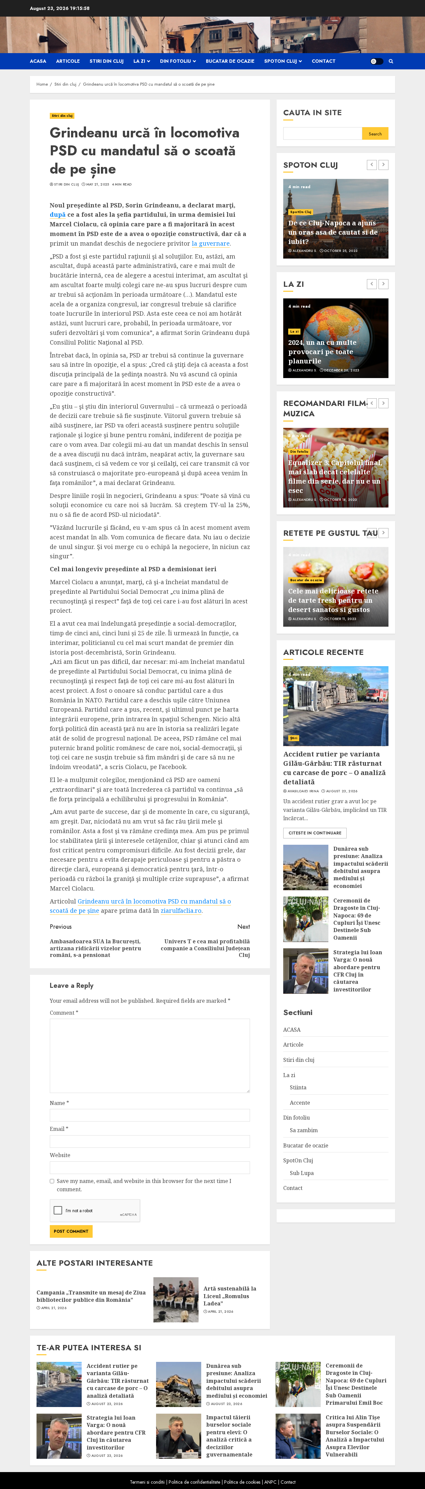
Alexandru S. (305, 251)
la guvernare (211, 243)
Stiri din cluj (107, 61)
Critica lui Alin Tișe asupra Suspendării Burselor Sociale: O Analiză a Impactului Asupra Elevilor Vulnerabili (355, 1436)
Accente (300, 1102)
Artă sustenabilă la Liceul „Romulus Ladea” (230, 1296)
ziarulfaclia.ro (181, 910)
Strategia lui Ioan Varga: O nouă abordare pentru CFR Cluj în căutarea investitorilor (357, 970)
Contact (324, 61)
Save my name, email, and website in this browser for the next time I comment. (144, 1185)
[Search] (391, 61)
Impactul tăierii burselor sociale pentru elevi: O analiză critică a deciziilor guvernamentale (229, 1436)
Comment (64, 1012)
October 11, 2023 (340, 619)
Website (60, 1155)
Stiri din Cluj (66, 184)
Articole (68, 61)
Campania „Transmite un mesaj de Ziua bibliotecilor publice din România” (91, 1296)
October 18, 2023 (340, 500)
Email (59, 1129)
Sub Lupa (302, 1172)
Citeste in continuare (315, 833)
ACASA (38, 61)
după (58, 214)
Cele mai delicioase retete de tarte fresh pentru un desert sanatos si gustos (333, 600)
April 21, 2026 (53, 1308)
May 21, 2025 (97, 184)
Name (59, 1103)
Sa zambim (304, 1130)
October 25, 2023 (341, 251)
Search (375, 133)
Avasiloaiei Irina (303, 791)
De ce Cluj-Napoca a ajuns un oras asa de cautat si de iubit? (333, 232)
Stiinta (298, 1087)
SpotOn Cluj (280, 61)
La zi (139, 61)
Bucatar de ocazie (230, 61)
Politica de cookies (242, 1482)
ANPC (270, 1482)
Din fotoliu (175, 61)
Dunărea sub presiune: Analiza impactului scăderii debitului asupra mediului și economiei (360, 867)
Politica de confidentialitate (194, 1482)
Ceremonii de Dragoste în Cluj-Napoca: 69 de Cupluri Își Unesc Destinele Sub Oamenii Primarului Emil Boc (357, 926)
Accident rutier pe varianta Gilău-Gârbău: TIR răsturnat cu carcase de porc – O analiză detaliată (334, 767)
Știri (293, 737)
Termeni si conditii (147, 1482)
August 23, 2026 (342, 791)
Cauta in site (312, 112)
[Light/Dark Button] (376, 61)
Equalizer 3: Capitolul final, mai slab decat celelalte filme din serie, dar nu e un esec (335, 476)
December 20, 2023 (341, 370)
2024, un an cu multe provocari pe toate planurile (322, 351)
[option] (335, 219)
